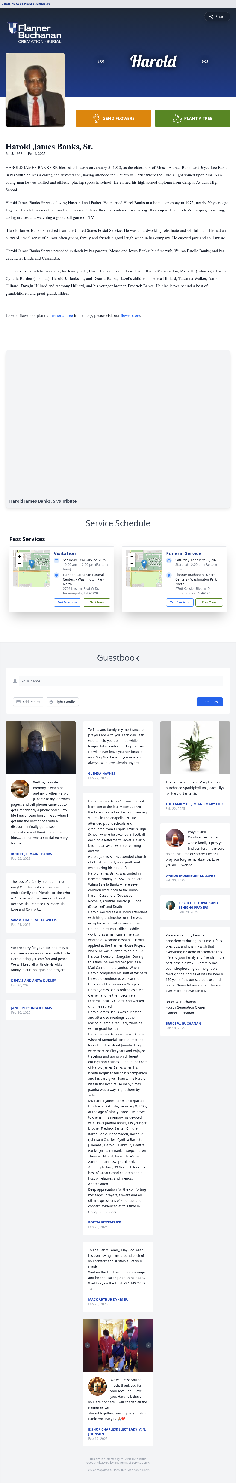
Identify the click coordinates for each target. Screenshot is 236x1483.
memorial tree (61, 315)
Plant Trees (97, 602)
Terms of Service (130, 1463)
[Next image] (148, 1345)
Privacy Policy (105, 1463)
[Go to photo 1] (116, 1369)
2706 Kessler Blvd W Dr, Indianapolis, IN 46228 (81, 590)
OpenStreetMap (123, 1470)
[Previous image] (87, 1345)
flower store (130, 315)
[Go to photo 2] (119, 1369)
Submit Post (210, 702)
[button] (32, 564)
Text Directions (67, 602)
